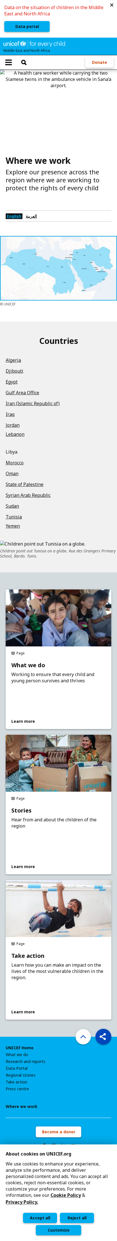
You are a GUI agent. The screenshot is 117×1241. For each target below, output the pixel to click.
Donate (99, 62)
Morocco (15, 463)
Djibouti (14, 371)
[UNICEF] (34, 43)
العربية (31, 216)
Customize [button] (59, 1230)
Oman (12, 473)
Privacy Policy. (22, 1202)
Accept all (40, 1217)
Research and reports (25, 1061)
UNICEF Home (20, 1047)
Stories (21, 810)
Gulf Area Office (22, 392)
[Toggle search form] (24, 62)
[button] (112, 5)
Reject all (77, 1217)
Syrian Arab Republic (28, 495)
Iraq (10, 414)
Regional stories (20, 1075)
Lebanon (15, 434)
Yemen (13, 526)
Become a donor (58, 1131)
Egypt (12, 382)
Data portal (27, 26)
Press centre (17, 1088)
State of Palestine (24, 484)
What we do (28, 665)
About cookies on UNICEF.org (38, 1154)
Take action (28, 956)
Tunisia (14, 517)
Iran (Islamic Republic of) (33, 403)
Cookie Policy (66, 1195)
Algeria (13, 360)
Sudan (12, 506)
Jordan (13, 425)
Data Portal (17, 1068)
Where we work (21, 1106)
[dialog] (58, 1192)
